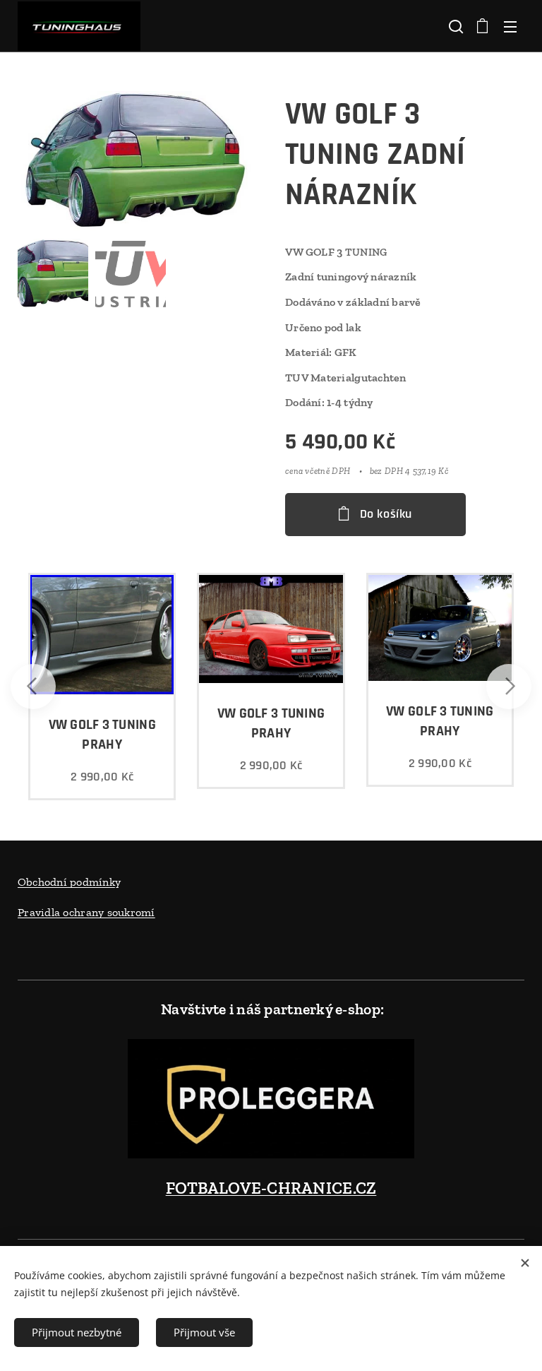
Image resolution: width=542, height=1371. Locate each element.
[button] (454, 26)
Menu (510, 26)
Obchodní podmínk (66, 882)
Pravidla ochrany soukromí (86, 912)
